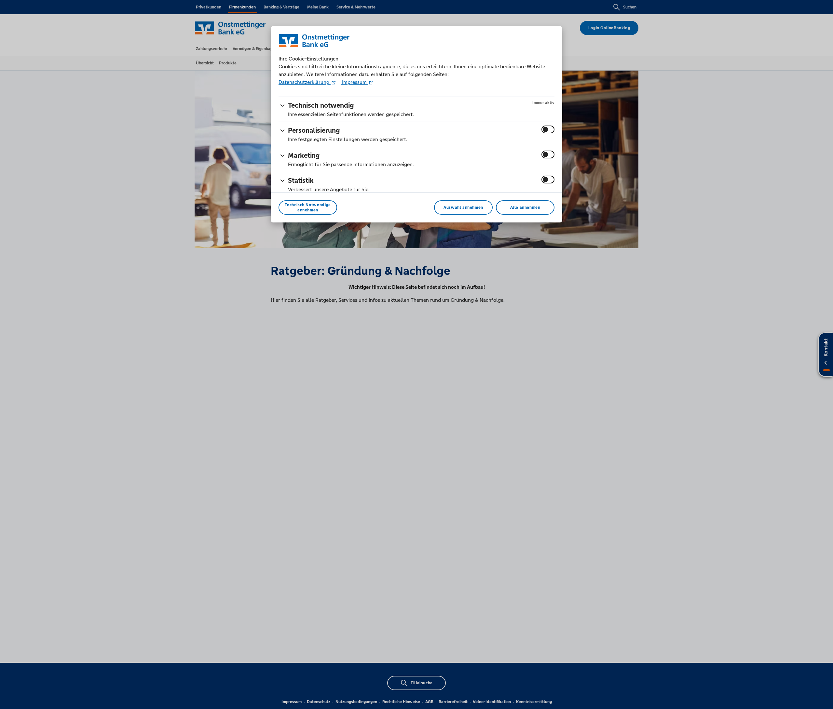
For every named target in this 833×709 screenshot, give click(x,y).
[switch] (547, 129)
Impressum (354, 82)
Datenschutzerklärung (305, 82)
